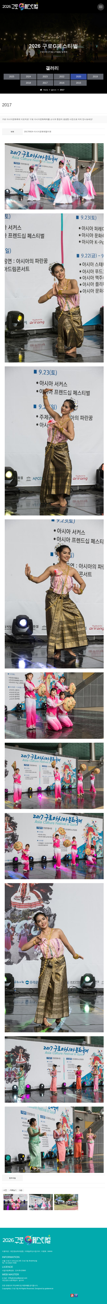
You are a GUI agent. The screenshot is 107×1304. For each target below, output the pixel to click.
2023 (45, 76)
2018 (28, 83)
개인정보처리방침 (17, 1251)
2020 (78, 76)
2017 (45, 83)
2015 (78, 83)
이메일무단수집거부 (32, 1251)
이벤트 (43, 1251)
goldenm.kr (49, 1289)
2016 (61, 83)
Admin (50, 1251)
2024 (28, 76)
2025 (11, 76)
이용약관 (5, 1251)
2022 (61, 76)
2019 (95, 76)
